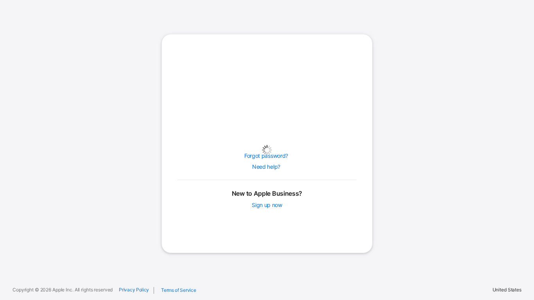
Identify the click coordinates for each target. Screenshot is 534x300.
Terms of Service (178, 290)
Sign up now (267, 205)
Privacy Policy (134, 290)
